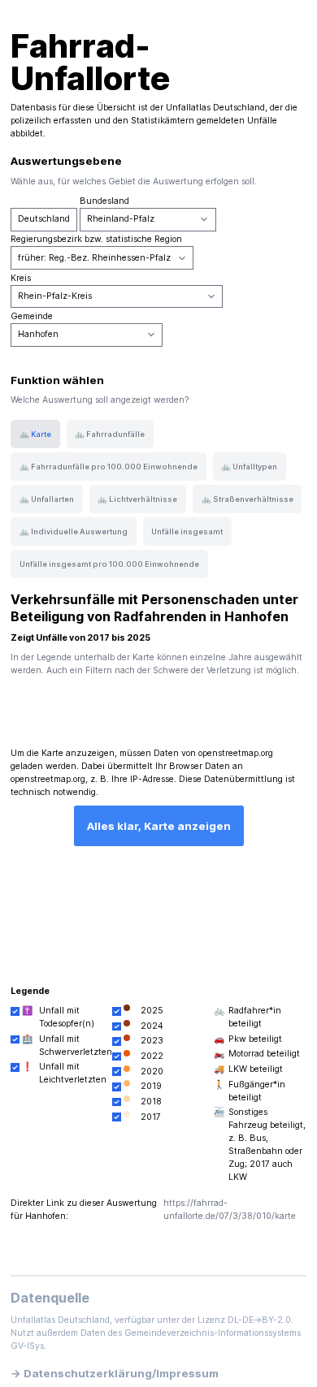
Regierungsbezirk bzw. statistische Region (96, 239)
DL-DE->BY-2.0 (259, 1320)
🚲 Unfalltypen (249, 466)
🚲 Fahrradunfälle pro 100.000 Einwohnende (109, 466)
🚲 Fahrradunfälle (110, 434)
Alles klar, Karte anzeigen (159, 825)
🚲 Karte (35, 434)
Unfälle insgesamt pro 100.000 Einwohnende (109, 564)
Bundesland (104, 201)
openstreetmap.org (235, 753)
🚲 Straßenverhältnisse (247, 499)
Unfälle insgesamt (187, 531)
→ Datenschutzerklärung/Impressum (115, 1373)
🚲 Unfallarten (47, 499)
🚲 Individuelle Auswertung (74, 531)
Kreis (21, 278)
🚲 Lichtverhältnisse (137, 499)
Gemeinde (32, 316)
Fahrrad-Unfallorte (90, 62)
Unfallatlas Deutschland (215, 107)
